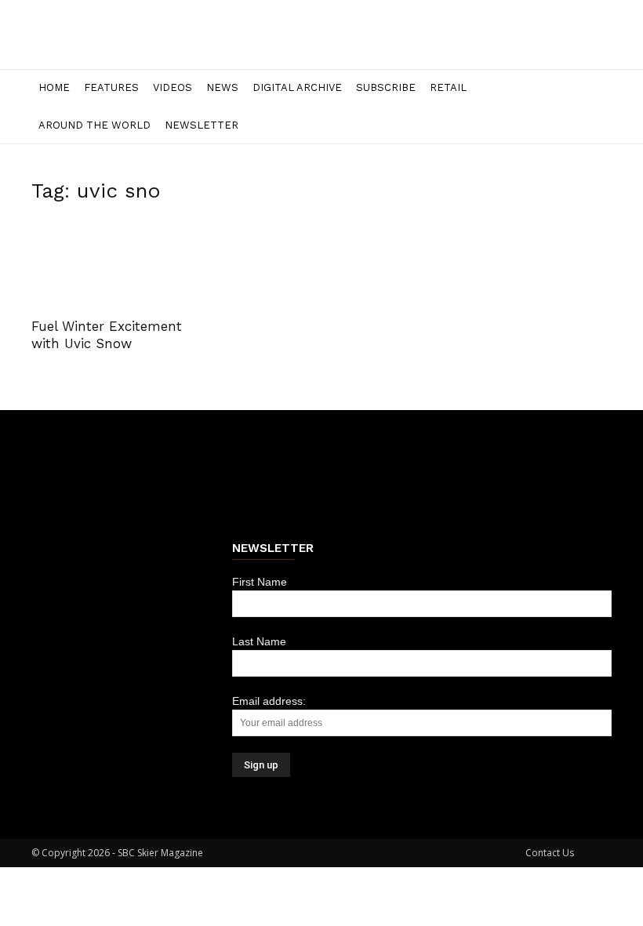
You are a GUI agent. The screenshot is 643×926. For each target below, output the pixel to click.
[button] (593, 88)
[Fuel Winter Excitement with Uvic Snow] (120, 263)
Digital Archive (297, 87)
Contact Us (549, 852)
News (222, 87)
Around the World (94, 125)
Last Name (259, 641)
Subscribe (386, 87)
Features (111, 87)
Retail (448, 87)
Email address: (269, 701)
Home (54, 87)
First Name (259, 582)
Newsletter (201, 125)
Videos (172, 87)
